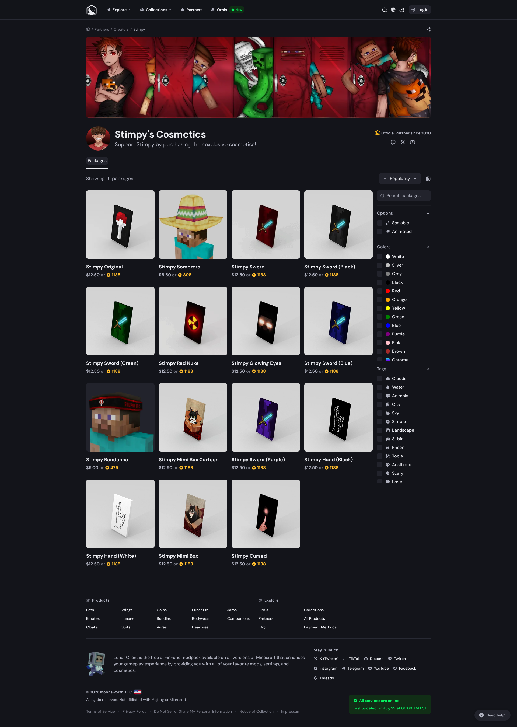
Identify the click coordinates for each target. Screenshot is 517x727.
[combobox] (400, 178)
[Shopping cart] (401, 9)
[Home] (88, 29)
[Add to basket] (91, 195)
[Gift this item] (99, 195)
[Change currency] (393, 9)
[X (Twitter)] (403, 142)
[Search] (384, 9)
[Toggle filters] (428, 178)
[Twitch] (393, 142)
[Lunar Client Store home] (91, 9)
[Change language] (137, 692)
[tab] (97, 161)
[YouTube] (412, 142)
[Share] (429, 29)
